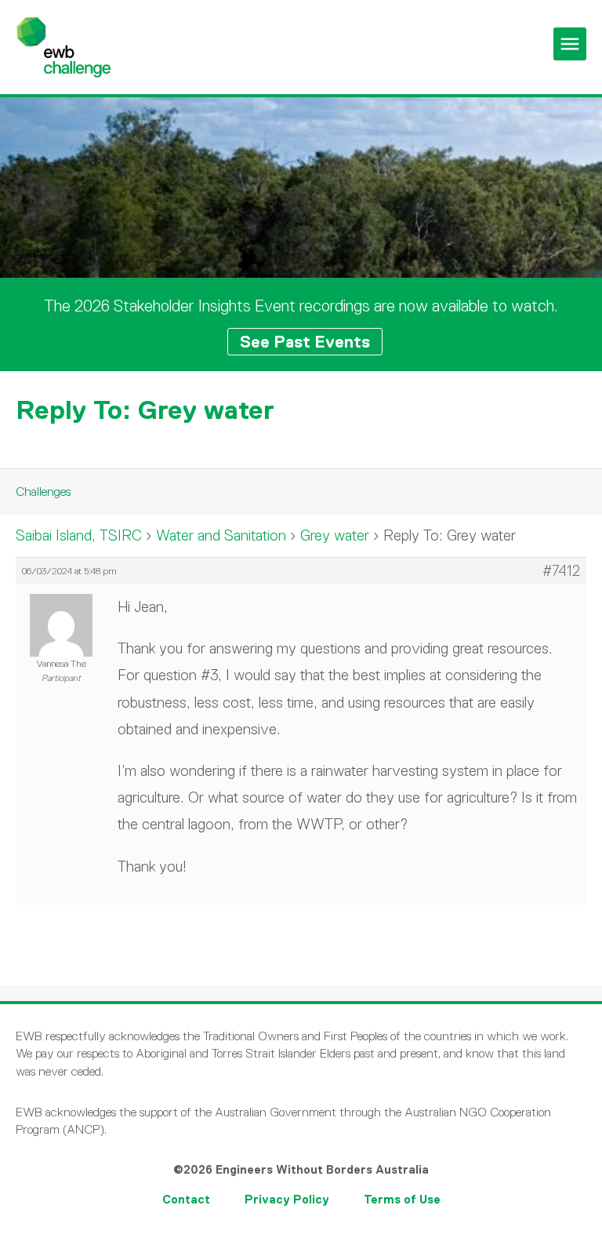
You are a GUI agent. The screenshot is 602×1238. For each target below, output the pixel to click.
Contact (186, 1199)
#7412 (561, 571)
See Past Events (305, 342)
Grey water (334, 535)
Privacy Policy (287, 1199)
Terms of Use (402, 1199)
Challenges (43, 491)
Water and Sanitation (221, 535)
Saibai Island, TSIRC (79, 535)
